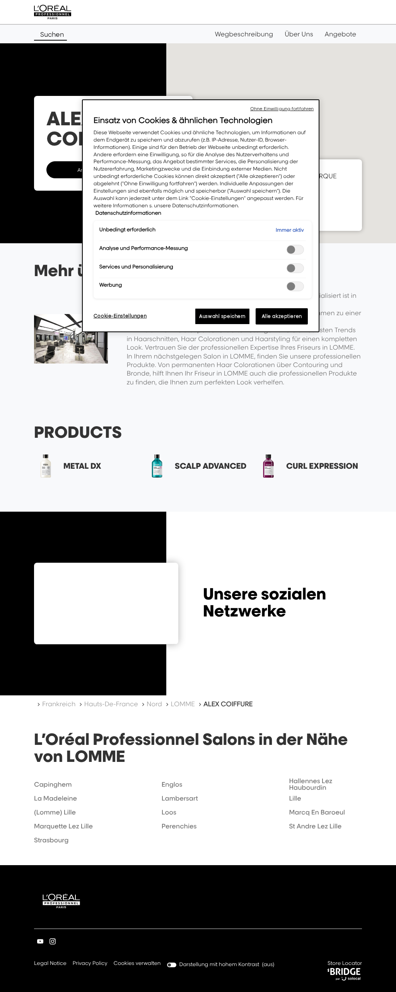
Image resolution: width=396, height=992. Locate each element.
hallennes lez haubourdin (310, 784)
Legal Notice (50, 964)
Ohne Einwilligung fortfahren (282, 108)
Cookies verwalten (137, 963)
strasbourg (51, 840)
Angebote (340, 34)
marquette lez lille (63, 826)
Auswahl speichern (222, 316)
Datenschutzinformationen (128, 213)
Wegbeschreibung (244, 34)
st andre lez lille (315, 826)
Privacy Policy (90, 964)
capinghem (53, 784)
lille (295, 798)
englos (172, 784)
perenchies (179, 826)
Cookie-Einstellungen (120, 316)
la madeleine (55, 798)
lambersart (180, 798)
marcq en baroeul (317, 812)
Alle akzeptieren (282, 316)
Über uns (299, 34)
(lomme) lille (55, 812)
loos (169, 812)
